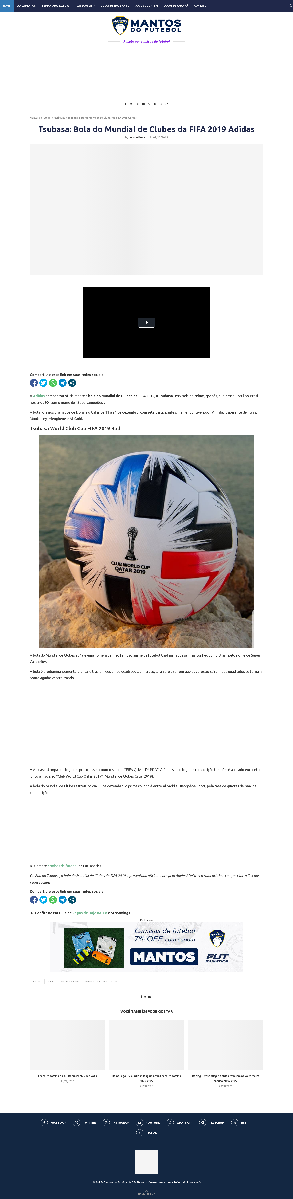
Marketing (59, 117)
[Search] (291, 6)
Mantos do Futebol (40, 117)
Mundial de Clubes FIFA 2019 (101, 981)
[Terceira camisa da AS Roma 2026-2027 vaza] (67, 1045)
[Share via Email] (149, 996)
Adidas (36, 981)
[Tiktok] (166, 104)
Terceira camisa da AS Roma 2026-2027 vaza (67, 1076)
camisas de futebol (63, 866)
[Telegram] (155, 104)
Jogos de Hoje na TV (115, 5)
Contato (200, 5)
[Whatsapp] (149, 104)
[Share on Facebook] (141, 996)
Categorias (84, 5)
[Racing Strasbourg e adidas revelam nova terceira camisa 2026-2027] (225, 1045)
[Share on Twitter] (145, 997)
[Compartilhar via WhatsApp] (53, 383)
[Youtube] (143, 104)
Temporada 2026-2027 (56, 5)
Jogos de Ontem (146, 5)
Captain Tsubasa (69, 981)
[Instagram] (137, 104)
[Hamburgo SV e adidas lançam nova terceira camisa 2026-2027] (146, 1045)
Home (7, 5)
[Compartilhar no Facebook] (34, 383)
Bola (50, 981)
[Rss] (161, 104)
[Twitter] (131, 104)
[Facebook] (125, 104)
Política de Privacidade (187, 1182)
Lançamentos (26, 5)
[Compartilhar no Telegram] (63, 383)
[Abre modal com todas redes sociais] (72, 383)
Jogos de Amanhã (176, 5)
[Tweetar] (43, 383)
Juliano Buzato (138, 137)
